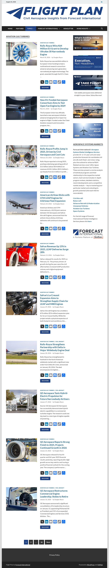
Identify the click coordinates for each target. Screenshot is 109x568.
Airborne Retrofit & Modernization (86, 203)
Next (48, 542)
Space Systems (78, 211)
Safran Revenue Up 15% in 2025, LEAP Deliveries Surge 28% (54, 249)
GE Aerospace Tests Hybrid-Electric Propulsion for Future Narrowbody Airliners (54, 396)
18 (41, 542)
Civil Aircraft (59, 341)
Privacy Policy (54, 555)
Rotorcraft (77, 201)
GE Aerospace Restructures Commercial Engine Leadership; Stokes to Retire (54, 493)
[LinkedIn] (101, 2)
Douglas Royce (58, 57)
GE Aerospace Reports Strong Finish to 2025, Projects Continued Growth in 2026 (55, 445)
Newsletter (68, 28)
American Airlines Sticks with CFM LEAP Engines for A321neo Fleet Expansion (55, 198)
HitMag (100, 565)
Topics (29, 28)
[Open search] (101, 28)
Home (10, 28)
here (90, 221)
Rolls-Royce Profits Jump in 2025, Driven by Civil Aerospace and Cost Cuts (54, 151)
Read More (44, 87)
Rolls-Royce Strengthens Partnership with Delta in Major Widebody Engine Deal (55, 347)
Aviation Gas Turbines (47, 43)
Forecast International (48, 28)
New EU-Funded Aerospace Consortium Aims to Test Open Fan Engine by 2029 (53, 103)
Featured (20, 28)
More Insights (82, 28)
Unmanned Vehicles (80, 206)
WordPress (91, 565)
